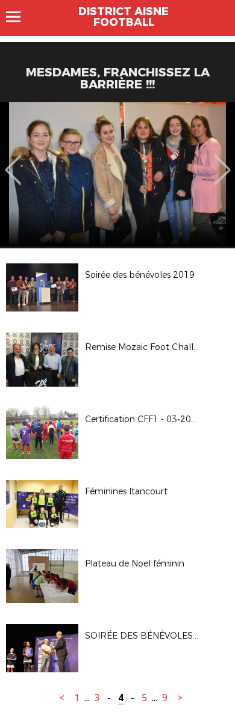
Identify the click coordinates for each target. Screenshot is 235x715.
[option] (117, 174)
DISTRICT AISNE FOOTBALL (123, 17)
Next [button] (222, 161)
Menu (19, 17)
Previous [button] (13, 161)
